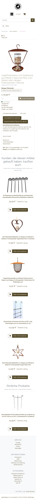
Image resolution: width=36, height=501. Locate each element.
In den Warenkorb (27, 98)
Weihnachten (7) (18, 475)
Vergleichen (5, 103)
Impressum (18, 457)
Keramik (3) (18, 479)
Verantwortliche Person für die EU (15, 121)
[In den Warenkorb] (10, 210)
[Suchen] (33, 20)
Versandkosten (30, 491)
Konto (18, 446)
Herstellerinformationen (10, 113)
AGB (18, 459)
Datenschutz (18, 461)
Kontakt (18, 442)
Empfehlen (4, 105)
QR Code (23, 113)
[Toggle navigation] (3, 26)
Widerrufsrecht (18, 464)
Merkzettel (18, 448)
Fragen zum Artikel (7, 109)
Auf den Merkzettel (7, 107)
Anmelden (18, 14)
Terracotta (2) (18, 481)
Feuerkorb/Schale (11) (18, 473)
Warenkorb (18, 444)
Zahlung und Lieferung (18, 463)
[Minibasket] (24, 14)
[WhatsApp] (11, 14)
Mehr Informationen (20, 210)
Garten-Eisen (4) (18, 477)
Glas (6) (18, 483)
